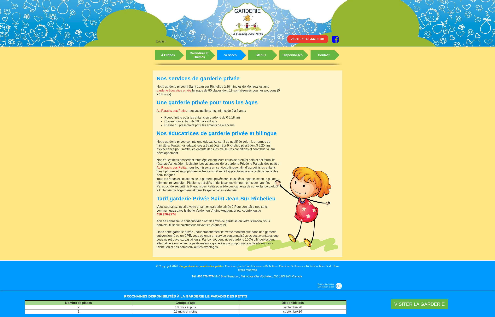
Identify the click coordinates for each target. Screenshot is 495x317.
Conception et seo (326, 287)
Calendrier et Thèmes (199, 55)
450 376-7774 (166, 214)
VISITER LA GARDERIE (308, 39)
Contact (323, 55)
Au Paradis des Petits (171, 110)
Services (230, 55)
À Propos (168, 55)
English (161, 41)
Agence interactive (326, 284)
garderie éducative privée (174, 90)
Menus (261, 55)
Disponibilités (292, 55)
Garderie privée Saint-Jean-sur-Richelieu (251, 266)
